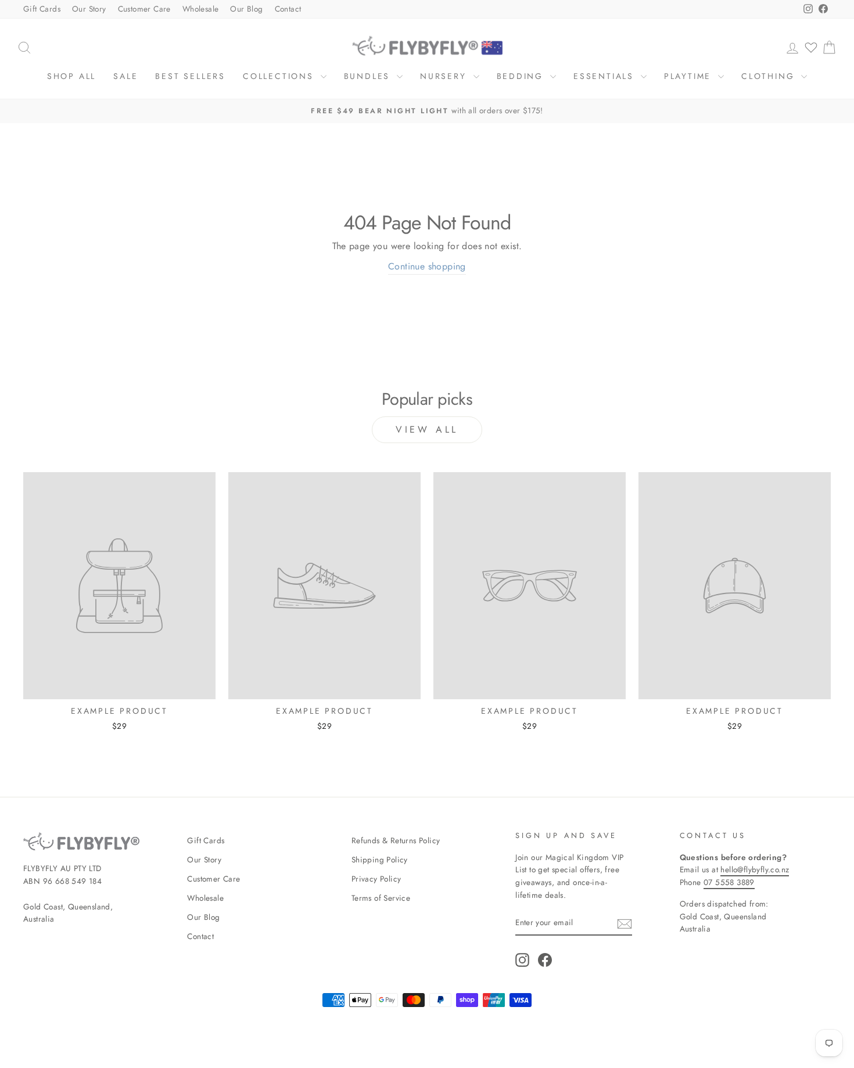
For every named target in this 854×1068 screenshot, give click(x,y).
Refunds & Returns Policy (395, 840)
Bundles (369, 76)
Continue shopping (427, 266)
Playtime (689, 76)
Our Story (89, 9)
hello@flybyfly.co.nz (754, 869)
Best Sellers (190, 76)
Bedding (522, 76)
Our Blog (246, 9)
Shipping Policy (379, 859)
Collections (280, 76)
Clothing (769, 76)
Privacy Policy (376, 878)
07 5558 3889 (729, 882)
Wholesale (200, 9)
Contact (288, 9)
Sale (125, 76)
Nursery (445, 76)
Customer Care (144, 9)
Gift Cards (41, 9)
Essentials (605, 76)
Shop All (71, 76)
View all (427, 429)
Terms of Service (380, 898)
